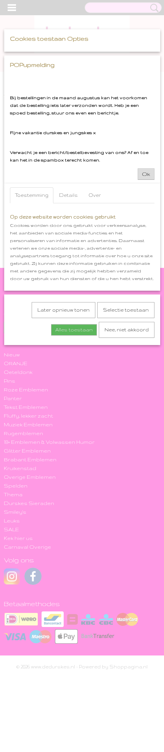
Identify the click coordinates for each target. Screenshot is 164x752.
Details (68, 195)
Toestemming (31, 195)
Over (94, 195)
